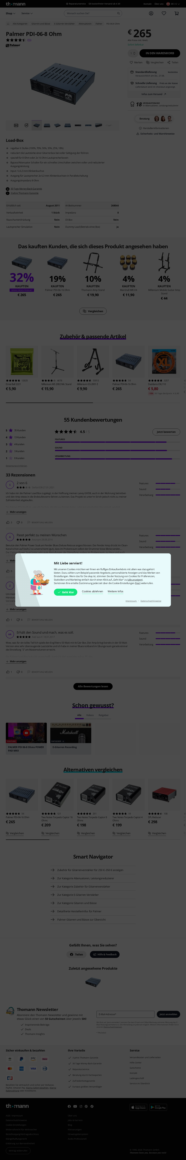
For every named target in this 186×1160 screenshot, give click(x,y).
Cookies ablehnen (92, 591)
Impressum (131, 601)
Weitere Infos (115, 591)
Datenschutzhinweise (151, 601)
